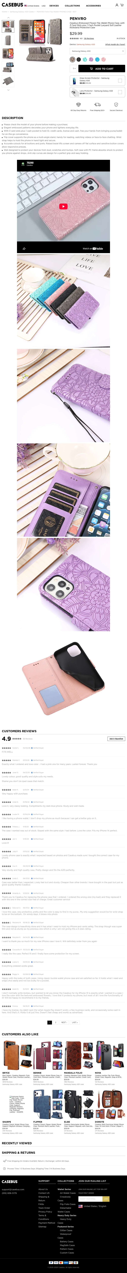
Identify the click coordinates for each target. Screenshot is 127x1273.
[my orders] (117, 5)
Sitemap (42, 1226)
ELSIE (67, 1122)
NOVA (98, 1073)
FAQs (41, 1204)
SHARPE (6, 1122)
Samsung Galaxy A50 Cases (22, 12)
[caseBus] (12, 5)
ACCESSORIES (93, 6)
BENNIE (37, 1073)
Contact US (43, 1193)
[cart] (122, 5)
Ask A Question (116, 739)
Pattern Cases (66, 1249)
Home (4, 12)
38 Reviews (89, 38)
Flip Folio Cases (68, 1204)
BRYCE (6, 1073)
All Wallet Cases (68, 1193)
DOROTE (99, 1122)
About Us (43, 1189)
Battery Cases (66, 1241)
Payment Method (46, 1223)
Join (106, 1199)
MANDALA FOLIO (73, 1073)
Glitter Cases (66, 1230)
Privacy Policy (45, 1212)
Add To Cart (104, 68)
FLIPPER (37, 1122)
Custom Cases (67, 1253)
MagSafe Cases (67, 1245)
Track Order (44, 1208)
